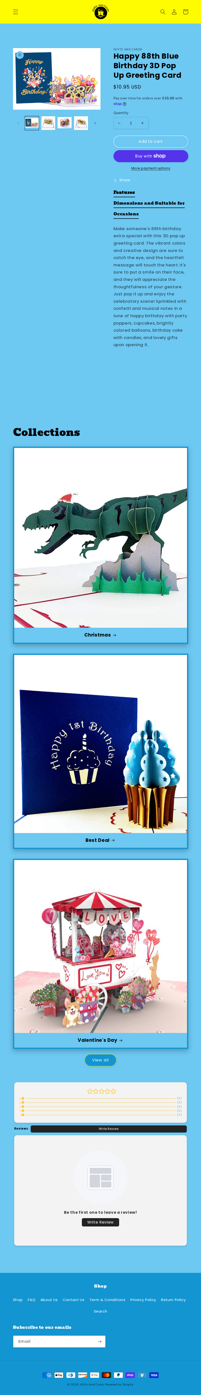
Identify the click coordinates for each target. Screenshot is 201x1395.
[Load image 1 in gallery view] (32, 123)
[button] (15, 11)
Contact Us (73, 1299)
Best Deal (98, 840)
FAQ (31, 1299)
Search (100, 1311)
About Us (49, 1299)
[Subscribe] (99, 1341)
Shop (18, 1299)
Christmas (97, 635)
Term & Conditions (107, 1299)
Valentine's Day (97, 1040)
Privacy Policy (143, 1299)
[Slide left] (18, 123)
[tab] (124, 193)
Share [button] (124, 180)
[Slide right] (95, 123)
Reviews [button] (21, 1129)
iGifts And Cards (92, 1384)
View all (100, 1060)
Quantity (121, 113)
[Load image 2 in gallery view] (48, 123)
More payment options (150, 168)
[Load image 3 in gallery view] (64, 123)
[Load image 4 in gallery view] (81, 123)
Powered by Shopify (119, 1384)
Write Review (109, 1129)
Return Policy (173, 1299)
